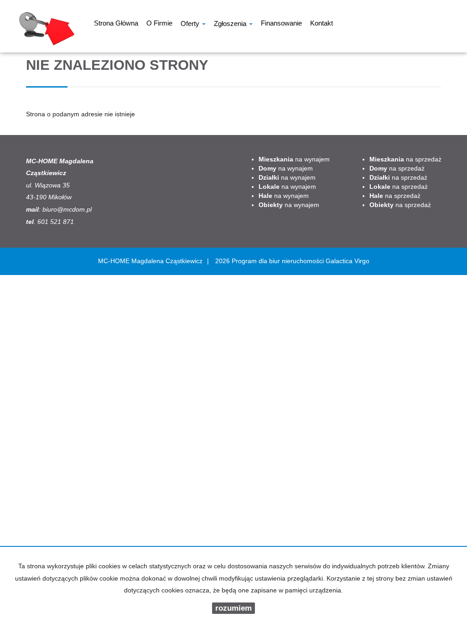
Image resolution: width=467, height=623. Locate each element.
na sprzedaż (405, 159)
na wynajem (294, 159)
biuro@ (52, 209)
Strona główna (116, 24)
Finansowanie (281, 24)
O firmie (159, 24)
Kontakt (321, 24)
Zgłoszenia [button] (231, 24)
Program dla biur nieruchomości (279, 261)
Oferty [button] (191, 24)
